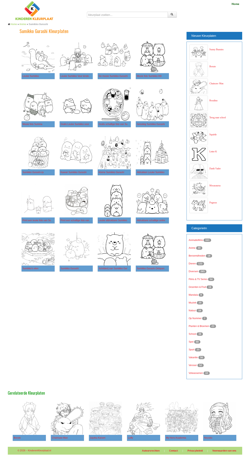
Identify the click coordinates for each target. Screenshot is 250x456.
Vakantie (193, 357)
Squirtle (213, 134)
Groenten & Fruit (198, 287)
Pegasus (213, 202)
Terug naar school (217, 117)
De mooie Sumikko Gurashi (113, 76)
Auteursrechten (151, 450)
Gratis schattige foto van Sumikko (116, 124)
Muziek (193, 302)
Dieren (192, 263)
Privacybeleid (195, 450)
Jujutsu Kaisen (97, 437)
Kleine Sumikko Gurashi (111, 172)
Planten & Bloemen (199, 326)
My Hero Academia (176, 437)
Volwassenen (196, 373)
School (193, 334)
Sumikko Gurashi (70, 268)
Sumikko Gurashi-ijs (33, 172)
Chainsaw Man (216, 83)
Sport (192, 349)
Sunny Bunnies (216, 49)
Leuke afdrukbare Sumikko (113, 220)
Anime (22, 24)
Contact (173, 450)
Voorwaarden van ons (224, 450)
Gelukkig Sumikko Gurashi (151, 124)
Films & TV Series (198, 279)
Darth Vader (215, 168)
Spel (191, 341)
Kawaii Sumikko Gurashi (74, 172)
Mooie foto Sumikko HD (149, 76)
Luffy (130, 437)
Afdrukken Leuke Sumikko (150, 172)
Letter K (213, 151)
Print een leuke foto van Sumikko (39, 220)
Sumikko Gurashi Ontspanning (153, 268)
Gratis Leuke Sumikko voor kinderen (80, 124)
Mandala (194, 295)
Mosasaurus (215, 185)
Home (235, 3)
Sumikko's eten (30, 268)
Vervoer (193, 365)
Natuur (192, 310)
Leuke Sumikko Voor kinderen (76, 76)
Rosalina (213, 100)
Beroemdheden (197, 255)
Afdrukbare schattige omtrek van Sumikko (159, 220)
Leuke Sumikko (30, 76)
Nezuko (208, 437)
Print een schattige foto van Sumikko (80, 220)
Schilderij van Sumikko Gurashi (115, 268)
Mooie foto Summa (32, 124)
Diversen (194, 271)
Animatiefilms (196, 240)
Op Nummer (195, 318)
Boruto (212, 66)
